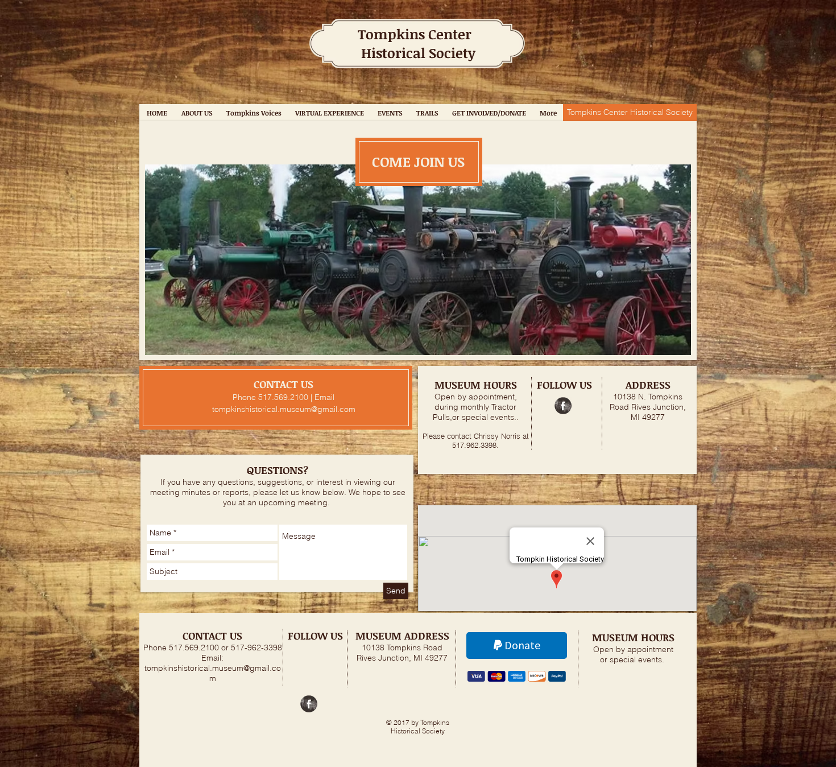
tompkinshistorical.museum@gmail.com (283, 409)
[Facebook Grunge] (563, 405)
